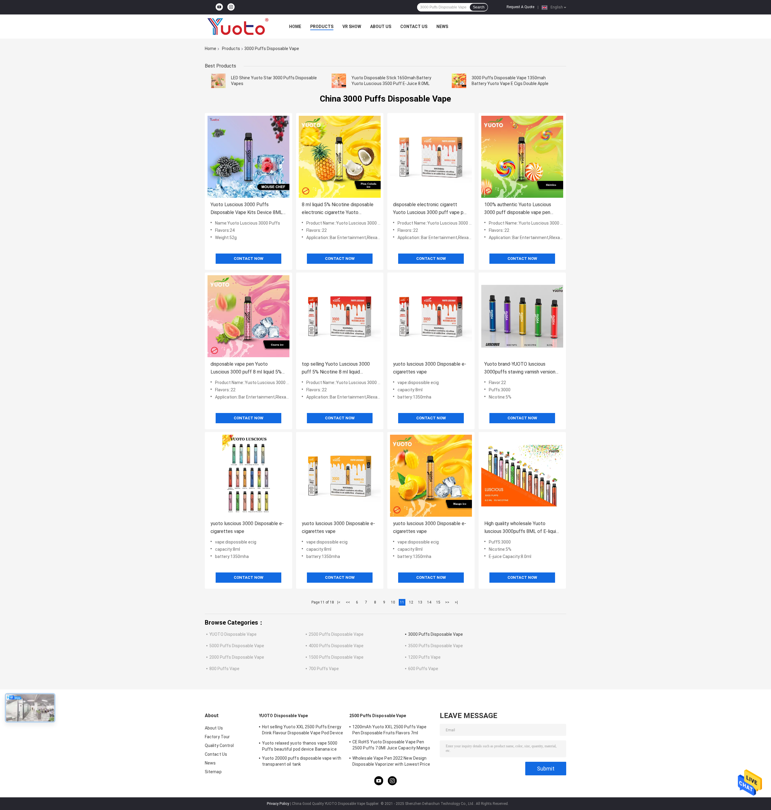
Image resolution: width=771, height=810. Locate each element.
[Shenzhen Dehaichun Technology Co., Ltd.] (238, 26)
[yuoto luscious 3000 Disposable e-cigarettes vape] (431, 316)
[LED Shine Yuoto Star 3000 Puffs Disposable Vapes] (218, 81)
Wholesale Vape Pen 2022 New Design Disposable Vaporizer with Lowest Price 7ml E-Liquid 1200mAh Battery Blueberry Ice (391, 762)
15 (438, 602)
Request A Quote (520, 7)
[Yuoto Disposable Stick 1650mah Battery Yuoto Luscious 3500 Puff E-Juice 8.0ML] (339, 81)
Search (479, 7)
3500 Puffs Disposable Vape (435, 645)
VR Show (351, 26)
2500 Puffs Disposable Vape (336, 634)
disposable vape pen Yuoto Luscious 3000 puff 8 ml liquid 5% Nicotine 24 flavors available (246, 368)
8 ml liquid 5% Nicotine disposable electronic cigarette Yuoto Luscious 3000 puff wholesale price (339, 209)
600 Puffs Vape (423, 668)
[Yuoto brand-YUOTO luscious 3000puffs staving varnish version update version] (522, 316)
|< (338, 602)
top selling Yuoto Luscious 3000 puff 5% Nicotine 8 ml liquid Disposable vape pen (336, 368)
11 (402, 602)
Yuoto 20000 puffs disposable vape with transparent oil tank (301, 761)
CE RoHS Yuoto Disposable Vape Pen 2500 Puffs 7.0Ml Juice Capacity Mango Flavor (391, 745)
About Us (380, 26)
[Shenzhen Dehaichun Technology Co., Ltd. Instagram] (231, 7)
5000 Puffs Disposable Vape (236, 645)
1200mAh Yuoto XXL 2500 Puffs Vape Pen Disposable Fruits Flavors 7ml (389, 729)
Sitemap (213, 771)
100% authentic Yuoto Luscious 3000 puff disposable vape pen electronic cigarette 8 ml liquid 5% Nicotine (520, 209)
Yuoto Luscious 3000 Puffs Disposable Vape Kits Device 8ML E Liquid (248, 209)
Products (321, 26)
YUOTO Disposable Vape (233, 634)
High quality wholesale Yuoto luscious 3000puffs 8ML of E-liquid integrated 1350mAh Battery (521, 528)
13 (420, 602)
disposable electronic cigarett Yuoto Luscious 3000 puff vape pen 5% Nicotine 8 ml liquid (431, 209)
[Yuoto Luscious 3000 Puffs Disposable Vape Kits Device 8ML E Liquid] (248, 157)
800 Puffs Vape (224, 668)
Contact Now (248, 258)
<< (348, 602)
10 (393, 602)
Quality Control (219, 745)
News (442, 26)
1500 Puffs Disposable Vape (336, 657)
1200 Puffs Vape (424, 657)
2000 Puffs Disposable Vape (236, 657)
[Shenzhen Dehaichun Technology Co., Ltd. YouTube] (219, 7)
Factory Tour (217, 736)
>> (447, 602)
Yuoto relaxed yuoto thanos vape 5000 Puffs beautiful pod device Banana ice (300, 746)
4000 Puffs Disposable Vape (336, 645)
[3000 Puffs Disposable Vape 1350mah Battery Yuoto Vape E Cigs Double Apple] (459, 81)
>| (456, 602)
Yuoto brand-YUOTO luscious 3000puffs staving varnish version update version (519, 368)
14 (429, 602)
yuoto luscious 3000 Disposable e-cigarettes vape (429, 368)
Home (295, 26)
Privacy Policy (278, 804)
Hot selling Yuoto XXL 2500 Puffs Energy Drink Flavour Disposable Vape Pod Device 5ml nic (302, 730)
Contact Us (413, 26)
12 (411, 602)
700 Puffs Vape (324, 668)
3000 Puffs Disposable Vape (435, 634)
